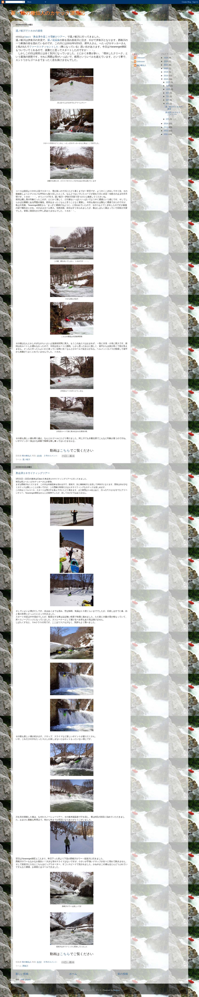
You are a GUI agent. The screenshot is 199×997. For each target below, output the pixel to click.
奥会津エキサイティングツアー (33, 473)
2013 (166, 127)
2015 (166, 79)
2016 (166, 76)
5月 (167, 100)
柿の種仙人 (141, 65)
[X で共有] (68, 456)
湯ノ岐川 (26, 459)
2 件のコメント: (51, 456)
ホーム (73, 973)
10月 (168, 89)
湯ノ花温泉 (53, 40)
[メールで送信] (63, 456)
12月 (168, 82)
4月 (167, 104)
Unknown (141, 58)
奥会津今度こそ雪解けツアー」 (50, 36)
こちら (65, 450)
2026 (166, 58)
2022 (166, 65)
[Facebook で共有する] (70, 456)
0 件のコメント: (51, 962)
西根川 (25, 966)
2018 (166, 72)
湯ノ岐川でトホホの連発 (29, 30)
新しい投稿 (22, 973)
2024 (166, 61)
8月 (167, 93)
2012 (166, 131)
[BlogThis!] (65, 456)
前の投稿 (123, 973)
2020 (166, 68)
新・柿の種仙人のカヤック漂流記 (48, 13)
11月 (168, 86)
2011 (166, 134)
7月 (167, 96)
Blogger (116, 990)
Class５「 (28, 37)
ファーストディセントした (43, 46)
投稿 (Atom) (25, 980)
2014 (166, 124)
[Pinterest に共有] (73, 456)
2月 (167, 119)
